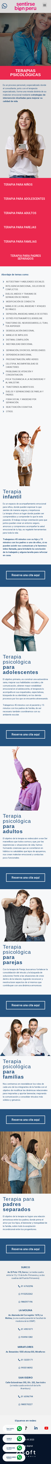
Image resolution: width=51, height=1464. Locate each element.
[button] (44, 5)
